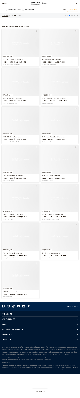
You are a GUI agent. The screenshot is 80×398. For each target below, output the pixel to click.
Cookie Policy (22, 357)
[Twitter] (29, 306)
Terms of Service (43, 359)
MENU (4, 3)
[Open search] (75, 4)
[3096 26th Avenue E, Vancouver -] (20, 280)
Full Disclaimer (14, 357)
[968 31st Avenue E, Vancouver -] (60, 47)
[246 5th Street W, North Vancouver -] (60, 202)
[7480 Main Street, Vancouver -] (20, 125)
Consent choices (31, 357)
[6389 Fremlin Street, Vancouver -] (20, 163)
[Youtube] (18, 306)
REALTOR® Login (42, 357)
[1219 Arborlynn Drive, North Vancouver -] (60, 86)
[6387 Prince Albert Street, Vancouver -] (60, 125)
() (40, 391)
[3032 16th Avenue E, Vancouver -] (20, 47)
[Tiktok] (13, 306)
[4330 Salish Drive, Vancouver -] (60, 163)
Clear (64, 10)
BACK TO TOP (71, 306)
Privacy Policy (5, 357)
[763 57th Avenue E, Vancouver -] (20, 241)
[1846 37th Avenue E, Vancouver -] (20, 202)
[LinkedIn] (23, 306)
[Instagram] (8, 306)
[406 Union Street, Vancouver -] (60, 241)
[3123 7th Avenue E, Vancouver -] (20, 86)
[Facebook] (3, 306)
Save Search (73, 10)
